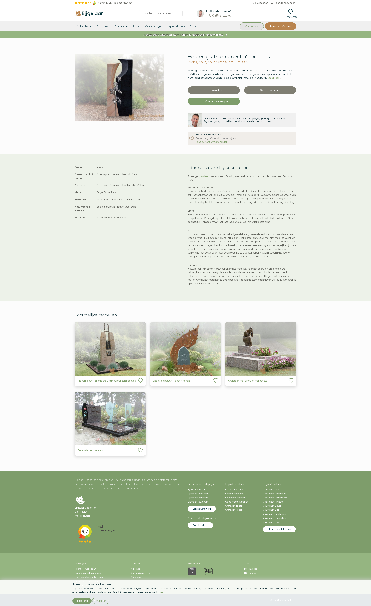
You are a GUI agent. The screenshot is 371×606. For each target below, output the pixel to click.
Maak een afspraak (280, 26)
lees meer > (274, 77)
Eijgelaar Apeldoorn (198, 497)
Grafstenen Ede (271, 510)
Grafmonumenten (234, 489)
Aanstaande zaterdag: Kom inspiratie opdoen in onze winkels (185, 35)
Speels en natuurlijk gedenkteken (171, 380)
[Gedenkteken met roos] (110, 418)
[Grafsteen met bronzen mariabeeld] (260, 349)
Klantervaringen (153, 26)
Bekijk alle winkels (202, 509)
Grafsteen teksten (234, 506)
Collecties (84, 26)
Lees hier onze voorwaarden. (211, 141)
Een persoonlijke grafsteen (88, 573)
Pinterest (252, 569)
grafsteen (204, 176)
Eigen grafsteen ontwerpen (89, 577)
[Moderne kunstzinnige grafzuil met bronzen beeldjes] (110, 349)
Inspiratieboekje (176, 26)
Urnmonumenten (234, 493)
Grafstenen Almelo (272, 489)
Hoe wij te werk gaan (85, 569)
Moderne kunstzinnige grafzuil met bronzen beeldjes (107, 380)
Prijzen (136, 26)
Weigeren (100, 600)
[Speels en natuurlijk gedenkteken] (185, 349)
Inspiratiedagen (260, 3)
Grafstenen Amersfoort (274, 493)
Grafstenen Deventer (273, 506)
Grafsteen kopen (234, 510)
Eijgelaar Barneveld (198, 493)
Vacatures (136, 577)
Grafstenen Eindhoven (274, 514)
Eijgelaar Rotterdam (198, 501)
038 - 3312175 (81, 511)
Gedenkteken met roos (90, 450)
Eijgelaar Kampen (197, 489)
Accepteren (82, 600)
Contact (194, 26)
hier (161, 592)
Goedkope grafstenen (236, 501)
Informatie (121, 26)
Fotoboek (102, 26)
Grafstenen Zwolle (272, 522)
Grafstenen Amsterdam (275, 497)
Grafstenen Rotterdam (274, 518)
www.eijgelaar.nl (83, 516)
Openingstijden (200, 525)
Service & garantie (140, 573)
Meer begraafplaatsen (279, 529)
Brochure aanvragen (284, 3)
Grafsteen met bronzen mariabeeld (247, 380)
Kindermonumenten (235, 497)
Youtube (252, 573)
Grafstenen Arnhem (273, 501)
